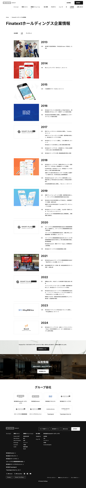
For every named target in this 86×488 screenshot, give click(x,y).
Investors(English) (47, 444)
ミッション (8, 433)
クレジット (25, 442)
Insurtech (16, 444)
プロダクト (38, 436)
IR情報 (44, 442)
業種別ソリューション (28, 433)
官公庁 (24, 448)
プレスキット (46, 440)
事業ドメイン (25, 7)
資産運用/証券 (26, 436)
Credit (15, 446)
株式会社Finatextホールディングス (51, 433)
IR (66, 7)
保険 (24, 440)
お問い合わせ (80, 7)
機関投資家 (25, 446)
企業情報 (45, 436)
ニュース (38, 439)
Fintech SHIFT (17, 436)
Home (7, 17)
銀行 (24, 438)
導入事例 (38, 433)
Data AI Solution (17, 440)
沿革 (44, 438)
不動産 (24, 444)
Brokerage (16, 442)
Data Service (16, 438)
